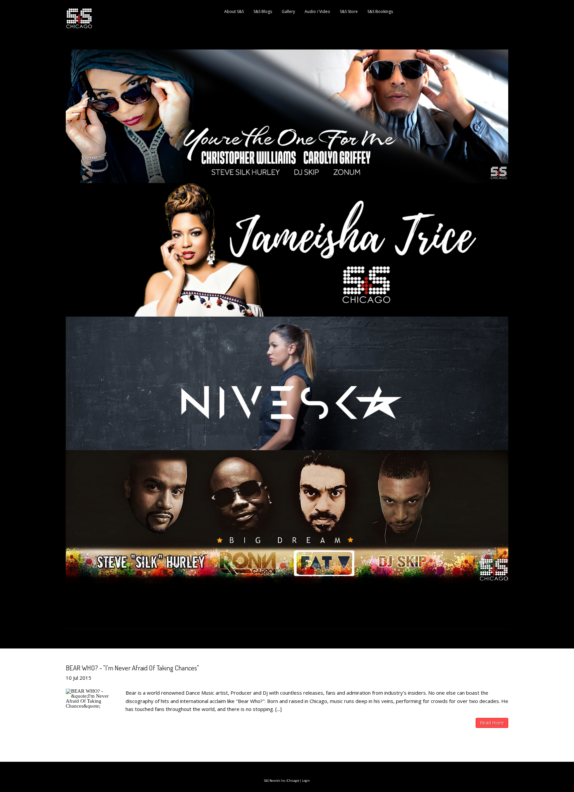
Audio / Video (317, 11)
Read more (492, 723)
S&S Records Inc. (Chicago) (281, 780)
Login (306, 780)
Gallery (288, 11)
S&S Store (349, 11)
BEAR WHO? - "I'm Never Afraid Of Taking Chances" (132, 667)
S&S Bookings (380, 11)
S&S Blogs (262, 11)
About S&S (234, 11)
